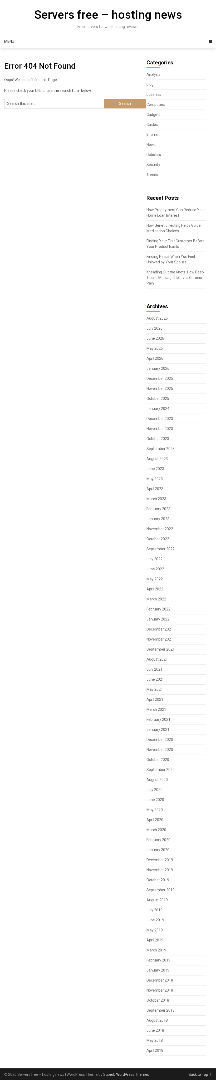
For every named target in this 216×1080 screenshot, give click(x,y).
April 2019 (154, 940)
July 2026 (154, 328)
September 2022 (160, 549)
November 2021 (159, 639)
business (153, 94)
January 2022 (157, 619)
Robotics (153, 155)
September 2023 (160, 449)
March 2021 (156, 709)
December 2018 (159, 980)
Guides (152, 124)
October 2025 (157, 398)
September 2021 (160, 649)
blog (150, 84)
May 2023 (154, 479)
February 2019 (158, 960)
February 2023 (158, 509)
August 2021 (157, 659)
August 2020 (157, 780)
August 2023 (157, 459)
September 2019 (160, 890)
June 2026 (155, 338)
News (151, 145)
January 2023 (157, 519)
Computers (155, 104)
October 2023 (157, 439)
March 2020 (156, 830)
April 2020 (154, 820)
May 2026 (154, 348)
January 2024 (157, 408)
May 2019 (154, 930)
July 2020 (154, 790)
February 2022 (158, 609)
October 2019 (157, 880)
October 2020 (157, 759)
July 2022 (154, 559)
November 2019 (159, 870)
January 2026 (157, 368)
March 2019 (156, 950)
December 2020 (159, 739)
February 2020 (158, 840)
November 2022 (159, 529)
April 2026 (154, 358)
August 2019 (157, 900)
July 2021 (154, 669)
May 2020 (154, 810)
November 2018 (159, 990)
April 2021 (154, 699)
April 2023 (154, 489)
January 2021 (157, 729)
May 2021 (154, 689)
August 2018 (157, 1020)
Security (153, 165)
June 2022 (155, 569)
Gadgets (153, 114)
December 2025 (159, 378)
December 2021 (159, 629)
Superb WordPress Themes (126, 1074)
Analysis (153, 74)
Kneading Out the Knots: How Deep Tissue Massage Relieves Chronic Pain (175, 277)
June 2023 (155, 469)
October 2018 (157, 1000)
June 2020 (155, 800)
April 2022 (154, 589)
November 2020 (159, 749)
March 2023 (156, 499)
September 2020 (160, 770)
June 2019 (155, 920)
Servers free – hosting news (108, 15)
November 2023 (159, 429)
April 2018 (154, 1050)
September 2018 (160, 1010)
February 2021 (158, 719)
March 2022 (156, 599)
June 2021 (155, 679)
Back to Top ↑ (200, 1074)
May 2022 (154, 579)
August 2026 (157, 318)
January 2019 (157, 970)
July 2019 (154, 910)
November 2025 (159, 388)
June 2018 (155, 1030)
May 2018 (154, 1040)
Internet (153, 134)
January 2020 (157, 850)
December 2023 (159, 418)
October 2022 (157, 539)
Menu (9, 41)
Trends (152, 175)
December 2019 (159, 860)
